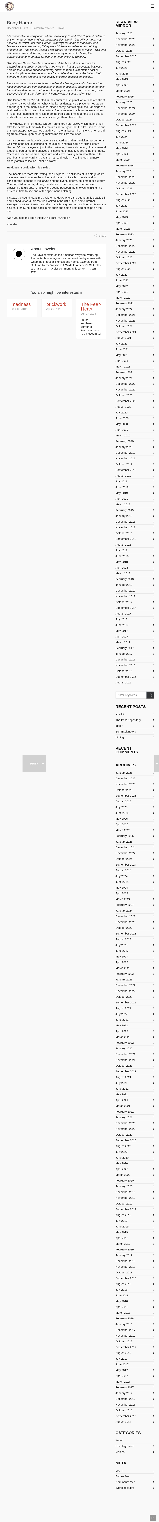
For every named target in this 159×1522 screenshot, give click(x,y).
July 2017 (121, 619)
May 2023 (122, 217)
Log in (119, 1470)
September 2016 (126, 676)
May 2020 (122, 424)
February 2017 (125, 648)
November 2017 (125, 596)
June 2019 (122, 487)
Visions (120, 1452)
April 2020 (122, 429)
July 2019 (121, 481)
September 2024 (126, 125)
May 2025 (122, 79)
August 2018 (123, 544)
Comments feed (125, 1482)
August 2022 (123, 268)
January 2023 (124, 240)
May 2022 (122, 286)
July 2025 (121, 67)
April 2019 (122, 498)
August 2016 (123, 682)
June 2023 (122, 211)
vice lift (120, 714)
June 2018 (122, 556)
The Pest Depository (128, 720)
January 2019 (124, 515)
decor (119, 725)
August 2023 (123, 200)
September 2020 (126, 401)
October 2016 (124, 671)
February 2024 (125, 165)
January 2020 (124, 447)
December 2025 (125, 39)
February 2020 (125, 441)
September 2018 (126, 538)
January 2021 (124, 378)
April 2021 (122, 360)
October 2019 (124, 464)
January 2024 (124, 171)
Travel (61, 28)
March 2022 (123, 297)
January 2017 (124, 653)
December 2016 (125, 659)
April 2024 (122, 154)
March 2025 (123, 90)
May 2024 (122, 148)
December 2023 (125, 177)
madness (21, 304)
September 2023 (126, 194)
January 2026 (124, 33)
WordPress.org (125, 1487)
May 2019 (122, 492)
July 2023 (121, 205)
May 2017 (122, 630)
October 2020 (124, 395)
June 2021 (122, 349)
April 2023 (122, 223)
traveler (49, 28)
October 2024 (124, 119)
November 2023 (125, 182)
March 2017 (123, 642)
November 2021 (125, 320)
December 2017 (125, 590)
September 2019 (126, 470)
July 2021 (121, 343)
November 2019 (125, 458)
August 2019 (123, 475)
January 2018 (124, 584)
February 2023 (125, 234)
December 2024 (125, 108)
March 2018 (123, 573)
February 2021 (125, 372)
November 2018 (125, 527)
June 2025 (122, 73)
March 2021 (123, 366)
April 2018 (122, 567)
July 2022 (121, 274)
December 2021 (125, 314)
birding (120, 737)
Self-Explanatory (126, 731)
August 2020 (123, 406)
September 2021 (126, 332)
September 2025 (126, 56)
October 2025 (124, 50)
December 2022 (125, 245)
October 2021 (124, 326)
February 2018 (125, 579)
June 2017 (122, 625)
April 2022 (122, 291)
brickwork (56, 304)
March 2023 (123, 228)
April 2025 (122, 85)
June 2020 (122, 418)
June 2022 (122, 280)
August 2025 (123, 62)
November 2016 (125, 665)
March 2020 (123, 435)
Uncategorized (125, 1446)
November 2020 (125, 389)
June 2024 (122, 142)
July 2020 (121, 412)
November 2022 (125, 251)
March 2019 (123, 504)
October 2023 (124, 188)
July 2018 (121, 550)
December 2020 (125, 383)
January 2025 (124, 102)
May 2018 (122, 561)
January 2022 (124, 309)
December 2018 (125, 521)
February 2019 (125, 510)
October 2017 (124, 602)
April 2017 (122, 636)
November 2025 (125, 44)
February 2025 (125, 96)
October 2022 (124, 257)
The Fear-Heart (91, 306)
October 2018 (124, 533)
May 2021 (122, 355)
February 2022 (125, 303)
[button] (150, 695)
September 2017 (126, 607)
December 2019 (125, 452)
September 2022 (126, 263)
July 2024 (121, 136)
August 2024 (123, 131)
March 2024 (123, 159)
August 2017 (123, 613)
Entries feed (123, 1476)
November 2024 (125, 113)
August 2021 (123, 337)
